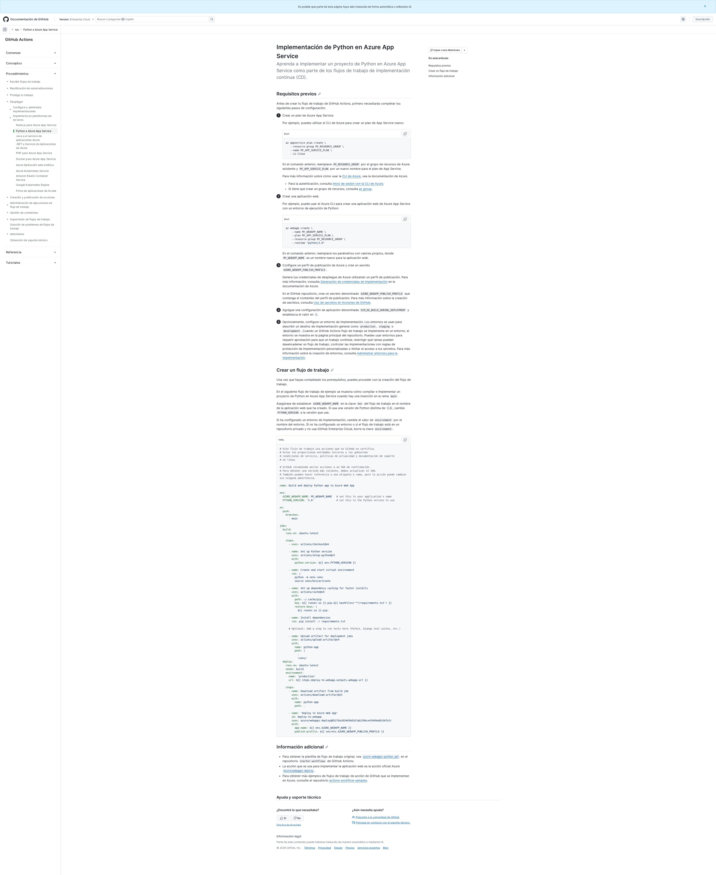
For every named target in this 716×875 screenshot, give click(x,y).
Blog (385, 847)
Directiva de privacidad (289, 824)
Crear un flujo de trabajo (303, 370)
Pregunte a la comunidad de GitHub (377, 817)
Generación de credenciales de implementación (354, 281)
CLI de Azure (351, 176)
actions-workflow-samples (348, 780)
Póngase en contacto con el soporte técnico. (383, 822)
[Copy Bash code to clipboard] (405, 133)
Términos (309, 847)
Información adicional (300, 747)
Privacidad (324, 847)
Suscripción (702, 19)
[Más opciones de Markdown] (464, 50)
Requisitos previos (296, 94)
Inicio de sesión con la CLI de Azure (358, 183)
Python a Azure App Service (40, 29)
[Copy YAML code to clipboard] (405, 439)
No (299, 818)
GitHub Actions (19, 39)
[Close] (705, 6)
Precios (350, 847)
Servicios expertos (368, 847)
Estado (338, 847)
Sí (285, 818)
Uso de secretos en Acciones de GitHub (342, 302)
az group (365, 189)
